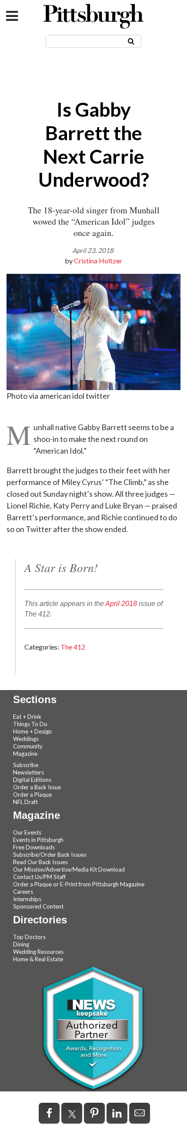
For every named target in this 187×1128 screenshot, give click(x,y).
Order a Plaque (32, 794)
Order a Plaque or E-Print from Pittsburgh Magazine (78, 884)
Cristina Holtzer (98, 260)
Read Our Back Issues (40, 862)
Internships (27, 899)
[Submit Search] (131, 41)
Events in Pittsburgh (38, 839)
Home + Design (32, 731)
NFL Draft (25, 801)
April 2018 (121, 603)
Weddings (26, 738)
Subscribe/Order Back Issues (50, 854)
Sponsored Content (38, 906)
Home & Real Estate (38, 959)
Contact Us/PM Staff (39, 876)
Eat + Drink (27, 716)
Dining (21, 944)
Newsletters (28, 772)
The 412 (72, 647)
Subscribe (25, 764)
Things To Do (30, 724)
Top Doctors (29, 936)
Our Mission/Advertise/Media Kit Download (69, 869)
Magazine (25, 753)
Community (28, 746)
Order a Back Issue (37, 787)
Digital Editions (32, 779)
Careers (23, 891)
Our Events (27, 832)
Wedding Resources (38, 951)
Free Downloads (34, 847)
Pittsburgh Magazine (93, 16)
